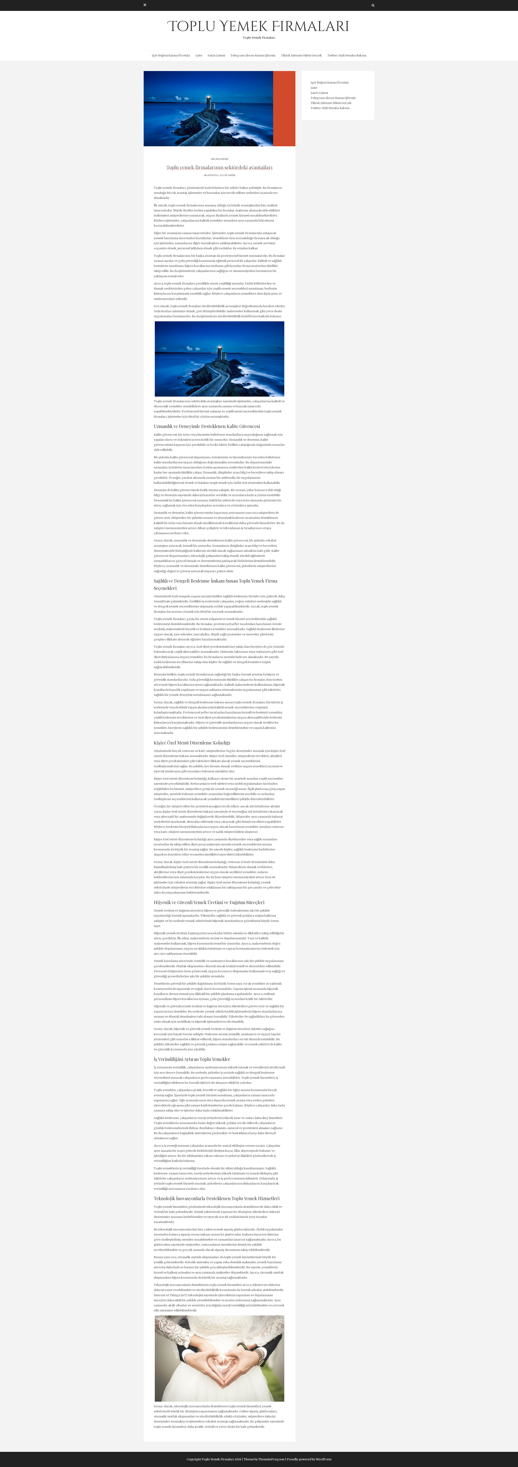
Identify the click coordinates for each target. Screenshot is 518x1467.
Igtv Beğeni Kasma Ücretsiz (171, 55)
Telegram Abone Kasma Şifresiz (253, 55)
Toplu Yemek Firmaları (259, 28)
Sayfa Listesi (216, 55)
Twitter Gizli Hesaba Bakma (346, 55)
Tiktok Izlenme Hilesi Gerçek (301, 55)
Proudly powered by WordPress (309, 1459)
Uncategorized (219, 159)
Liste (198, 55)
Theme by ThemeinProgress (264, 1459)
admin (231, 175)
